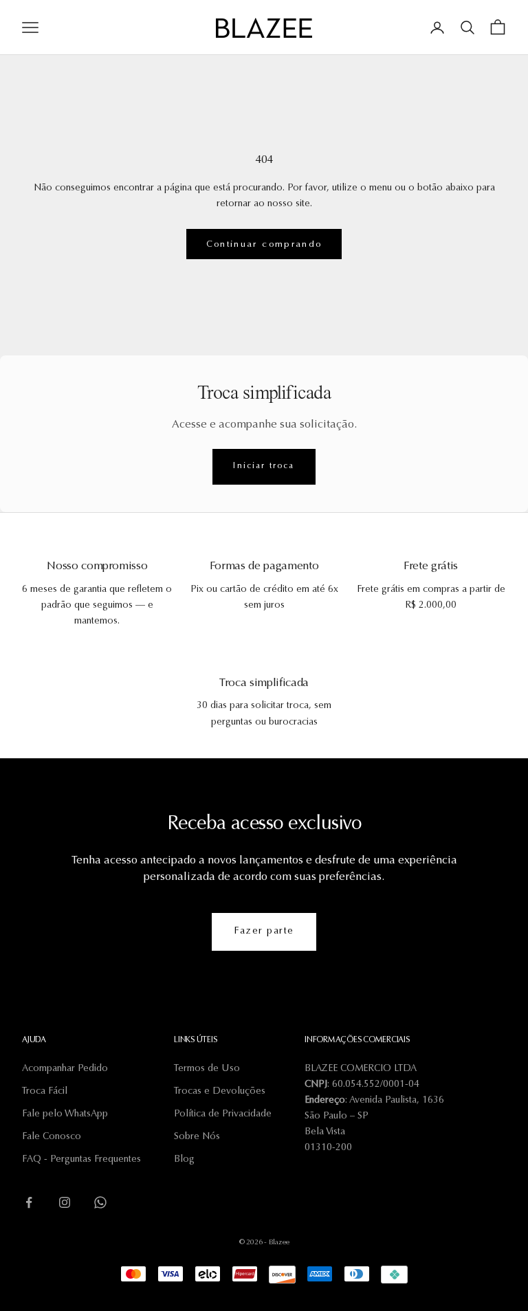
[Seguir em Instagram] (65, 1202)
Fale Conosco (51, 1137)
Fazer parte (264, 931)
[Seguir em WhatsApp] (100, 1202)
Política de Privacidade (223, 1114)
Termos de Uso (207, 1069)
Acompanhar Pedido (65, 1069)
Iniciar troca (263, 466)
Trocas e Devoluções (219, 1092)
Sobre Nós (197, 1137)
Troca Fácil (44, 1092)
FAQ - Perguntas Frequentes (81, 1160)
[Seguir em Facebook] (29, 1202)
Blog (184, 1160)
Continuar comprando (264, 244)
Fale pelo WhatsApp (65, 1114)
